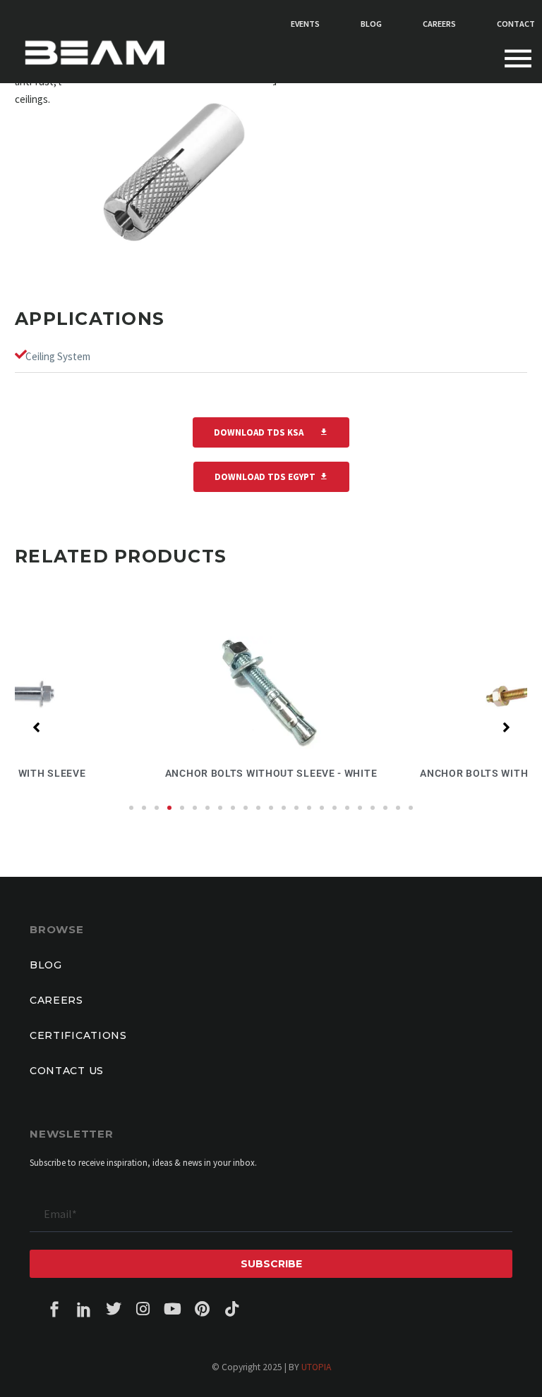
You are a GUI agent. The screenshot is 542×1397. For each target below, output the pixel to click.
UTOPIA (316, 1367)
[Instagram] (143, 1309)
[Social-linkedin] (84, 1309)
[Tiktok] (232, 1309)
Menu (518, 59)
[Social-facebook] (54, 1309)
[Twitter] (113, 1309)
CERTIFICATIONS (78, 1035)
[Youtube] (173, 1309)
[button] (131, 808)
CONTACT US (67, 1070)
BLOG (46, 965)
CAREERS (56, 1000)
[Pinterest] (202, 1309)
